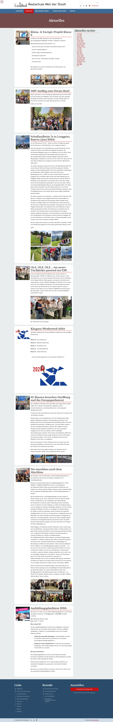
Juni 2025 (79, 49)
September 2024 (81, 61)
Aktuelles (19, 711)
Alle (78, 65)
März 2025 (79, 53)
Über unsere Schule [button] (41, 11)
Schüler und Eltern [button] (59, 11)
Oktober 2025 (80, 45)
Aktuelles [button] (29, 11)
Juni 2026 (79, 35)
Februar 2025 (80, 55)
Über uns (19, 706)
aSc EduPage (95, 720)
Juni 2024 (79, 64)
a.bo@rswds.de (49, 694)
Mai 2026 (79, 36)
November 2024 (81, 59)
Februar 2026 (80, 40)
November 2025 (81, 44)
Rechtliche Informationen (23, 696)
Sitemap (19, 704)
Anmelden (95, 5)
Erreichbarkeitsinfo (21, 694)
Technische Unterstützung (23, 691)
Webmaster (20, 688)
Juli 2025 (79, 48)
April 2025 (79, 52)
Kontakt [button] (72, 11)
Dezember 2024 (81, 57)
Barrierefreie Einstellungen (22, 720)
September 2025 (81, 47)
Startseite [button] (19, 11)
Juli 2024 (79, 63)
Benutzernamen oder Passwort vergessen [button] (84, 692)
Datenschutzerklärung (22, 699)
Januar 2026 (80, 41)
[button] (86, 6)
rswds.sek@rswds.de (50, 691)
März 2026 (79, 39)
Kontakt (19, 709)
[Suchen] (97, 3)
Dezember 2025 (81, 43)
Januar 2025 (80, 56)
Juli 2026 (79, 33)
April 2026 (79, 37)
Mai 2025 (79, 51)
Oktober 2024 (80, 60)
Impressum (20, 701)
